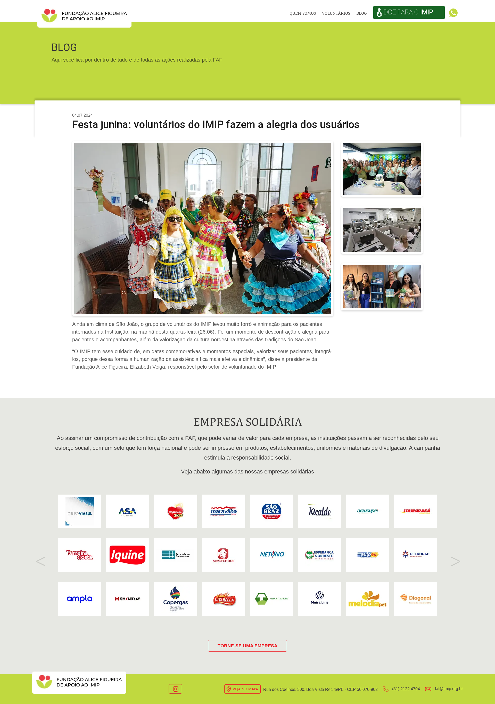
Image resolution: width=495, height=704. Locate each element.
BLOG (361, 13)
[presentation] (40, 560)
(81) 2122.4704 (405, 689)
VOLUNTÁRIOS (336, 13)
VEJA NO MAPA (245, 688)
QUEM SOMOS (303, 13)
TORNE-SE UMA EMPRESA (247, 645)
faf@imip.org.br (448, 688)
